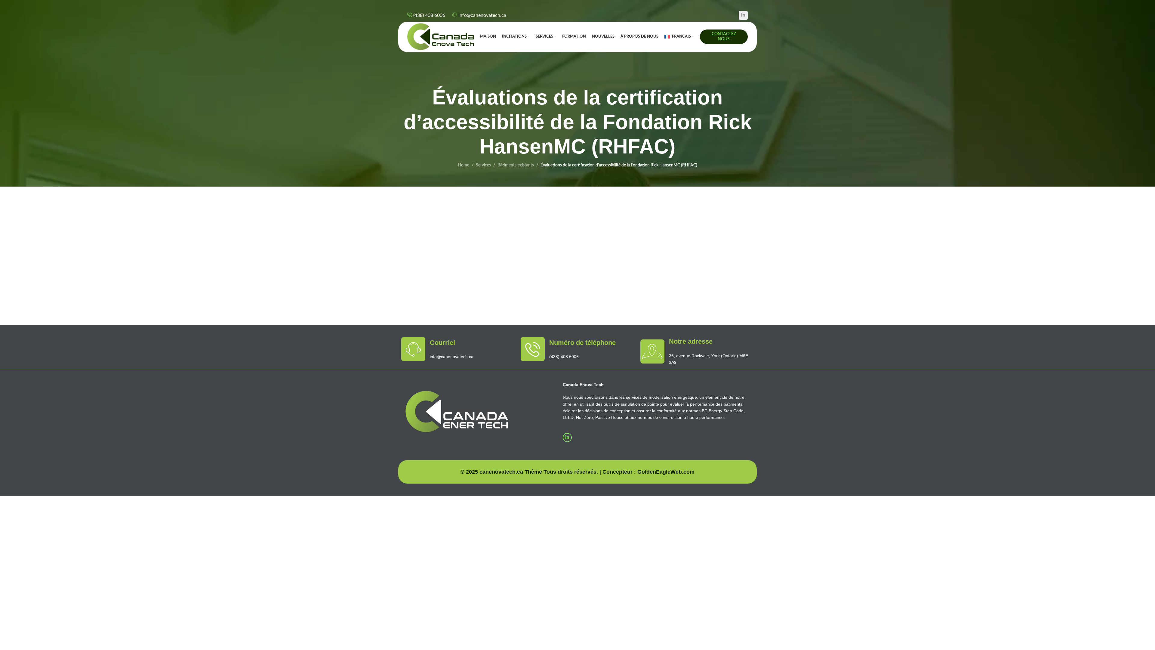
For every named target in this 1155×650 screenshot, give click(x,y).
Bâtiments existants (515, 165)
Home (463, 165)
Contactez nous (724, 36)
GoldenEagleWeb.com (666, 472)
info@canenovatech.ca (482, 15)
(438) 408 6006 (429, 15)
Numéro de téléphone (582, 342)
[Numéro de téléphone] (533, 349)
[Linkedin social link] (743, 15)
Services (483, 165)
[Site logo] (440, 37)
